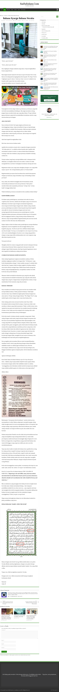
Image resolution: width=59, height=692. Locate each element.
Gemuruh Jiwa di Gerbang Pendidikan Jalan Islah (19, 616)
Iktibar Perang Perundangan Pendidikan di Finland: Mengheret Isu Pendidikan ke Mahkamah (51, 79)
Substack (8, 9)
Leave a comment (25, 20)
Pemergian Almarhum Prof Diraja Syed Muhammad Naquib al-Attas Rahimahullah (50, 64)
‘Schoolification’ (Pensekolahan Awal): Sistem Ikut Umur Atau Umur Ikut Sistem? (50, 74)
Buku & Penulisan (45, 25)
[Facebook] (52, 690)
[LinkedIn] (54, 690)
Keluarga (43, 32)
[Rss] (51, 690)
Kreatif (43, 36)
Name (2, 640)
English (43, 29)
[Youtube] (55, 690)
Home (2, 15)
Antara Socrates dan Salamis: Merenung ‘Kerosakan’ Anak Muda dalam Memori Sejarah (6, 617)
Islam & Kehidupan (45, 30)
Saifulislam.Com (29, 3)
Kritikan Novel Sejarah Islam (48, 27)
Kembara (5, 15)
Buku (12, 9)
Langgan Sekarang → (49, 100)
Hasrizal (4, 20)
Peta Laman (23, 9)
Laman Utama (1, 9)
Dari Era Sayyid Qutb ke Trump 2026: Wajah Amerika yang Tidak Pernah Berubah (31, 617)
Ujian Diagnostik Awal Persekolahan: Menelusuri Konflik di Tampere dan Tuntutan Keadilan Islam (50, 69)
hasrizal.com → (49, 117)
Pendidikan (19, 20)
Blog (4, 9)
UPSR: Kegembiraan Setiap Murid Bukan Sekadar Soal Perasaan (8, 602)
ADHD (15, 9)
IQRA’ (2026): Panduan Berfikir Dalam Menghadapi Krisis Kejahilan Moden (50, 84)
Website (2, 647)
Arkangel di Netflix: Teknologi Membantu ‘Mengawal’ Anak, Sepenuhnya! (31, 602)
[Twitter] (53, 690)
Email (2, 643)
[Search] (57, 17)
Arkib (19, 9)
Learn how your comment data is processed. (22, 655)
